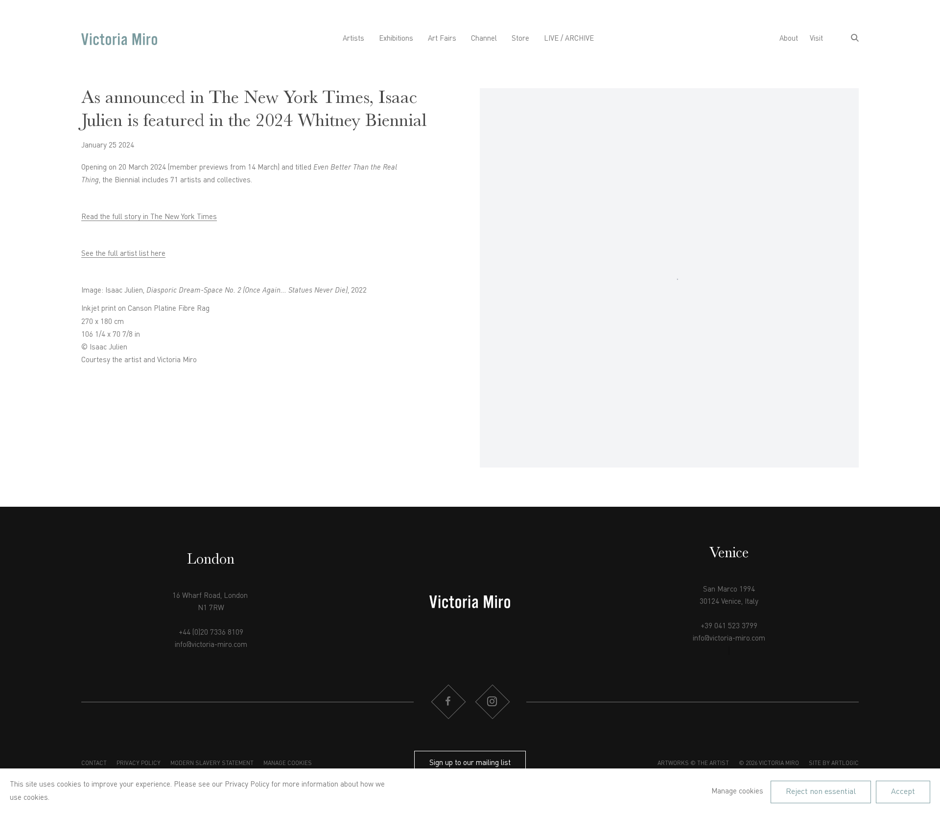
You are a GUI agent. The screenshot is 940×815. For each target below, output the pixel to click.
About (788, 39)
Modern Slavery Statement (212, 763)
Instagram (492, 702)
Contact (94, 763)
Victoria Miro (119, 39)
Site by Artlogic (834, 763)
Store (520, 39)
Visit (816, 39)
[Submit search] (855, 39)
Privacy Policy (139, 763)
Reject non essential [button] (821, 791)
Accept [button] (903, 791)
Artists (353, 39)
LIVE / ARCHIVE (569, 39)
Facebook (448, 702)
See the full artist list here (123, 254)
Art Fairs (442, 39)
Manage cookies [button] (287, 763)
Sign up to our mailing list (470, 763)
